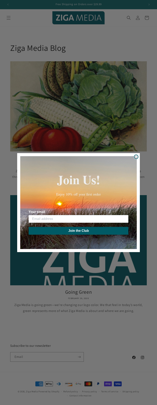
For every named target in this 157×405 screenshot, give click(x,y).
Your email (37, 212)
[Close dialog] (136, 157)
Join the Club (78, 230)
